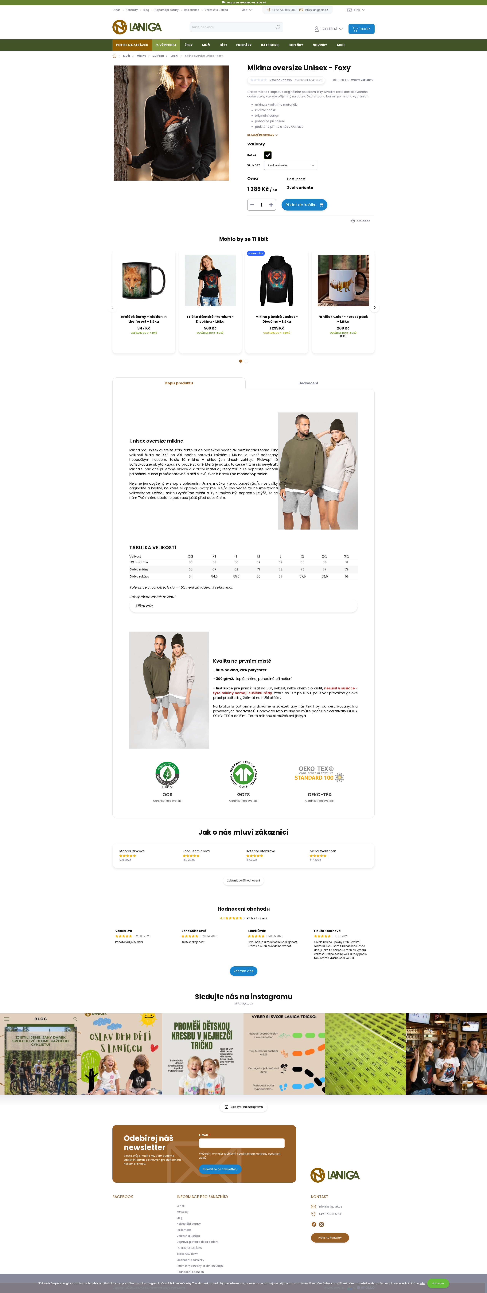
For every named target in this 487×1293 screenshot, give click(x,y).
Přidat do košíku (301, 204)
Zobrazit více (243, 971)
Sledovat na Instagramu (247, 1107)
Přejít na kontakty (330, 1238)
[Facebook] (314, 1224)
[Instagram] (321, 1224)
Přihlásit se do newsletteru (220, 1169)
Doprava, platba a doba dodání (197, 1242)
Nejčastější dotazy (167, 10)
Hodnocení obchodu (243, 908)
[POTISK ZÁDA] (276, 280)
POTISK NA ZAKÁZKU (189, 1248)
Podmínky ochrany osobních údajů (200, 1266)
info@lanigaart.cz (330, 1206)
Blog (146, 10)
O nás (116, 10)
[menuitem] (133, 45)
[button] (241, 361)
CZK (357, 10)
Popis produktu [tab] (179, 383)
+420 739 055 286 (330, 1214)
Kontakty (132, 10)
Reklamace (191, 10)
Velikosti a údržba (216, 10)
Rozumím (438, 1283)
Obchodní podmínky (190, 1260)
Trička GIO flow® (187, 1254)
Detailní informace (260, 134)
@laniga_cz (243, 1003)
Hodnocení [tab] (308, 383)
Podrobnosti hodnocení (308, 80)
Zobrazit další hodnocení (243, 880)
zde (422, 1283)
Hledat (278, 27)
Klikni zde (143, 606)
